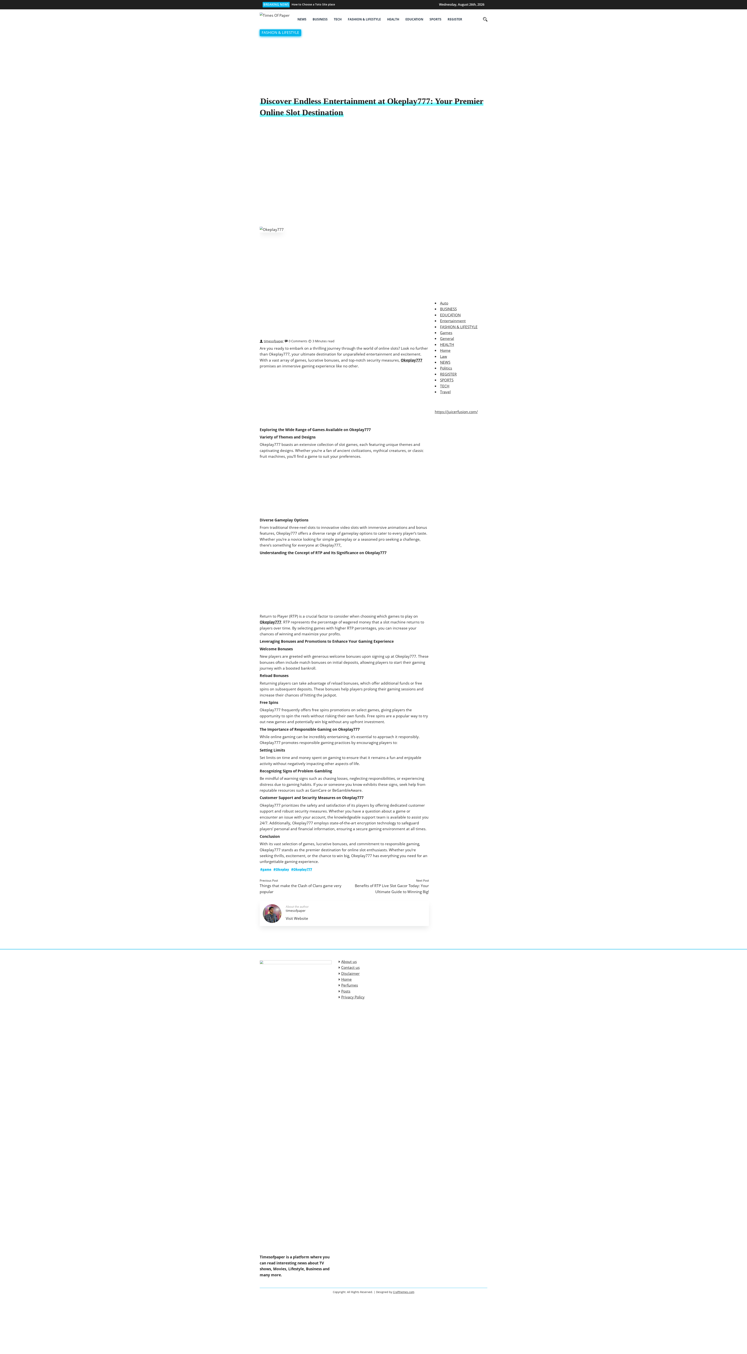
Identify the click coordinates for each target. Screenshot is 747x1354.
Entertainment (453, 320)
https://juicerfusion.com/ (456, 411)
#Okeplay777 (301, 869)
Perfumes (349, 985)
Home (445, 350)
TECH (338, 19)
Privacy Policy (353, 997)
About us (349, 961)
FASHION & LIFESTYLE (364, 19)
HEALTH (393, 19)
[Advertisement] (373, 67)
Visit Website (297, 918)
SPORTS (435, 19)
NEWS (301, 19)
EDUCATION (414, 19)
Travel (445, 391)
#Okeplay (281, 869)
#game (265, 869)
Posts (345, 991)
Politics (446, 368)
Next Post (422, 880)
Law (443, 356)
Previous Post (269, 880)
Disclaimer (350, 973)
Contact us (350, 967)
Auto (444, 303)
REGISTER (455, 19)
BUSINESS (320, 19)
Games (446, 332)
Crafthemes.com (403, 1292)
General (447, 338)
